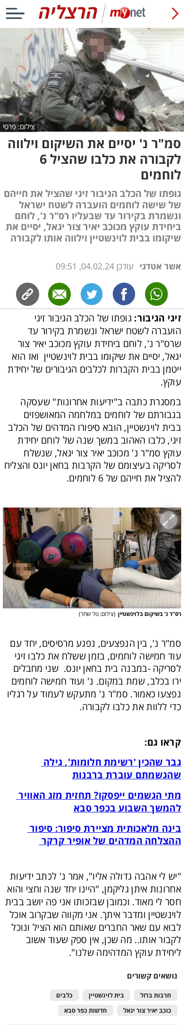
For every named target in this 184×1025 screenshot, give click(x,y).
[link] (124, 294)
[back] (175, 13)
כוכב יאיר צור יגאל (147, 1010)
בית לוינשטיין (106, 995)
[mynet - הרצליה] (92, 21)
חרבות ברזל (155, 995)
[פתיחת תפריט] (15, 13)
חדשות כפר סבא (85, 1010)
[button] (92, 558)
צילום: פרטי (18, 126)
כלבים (64, 995)
